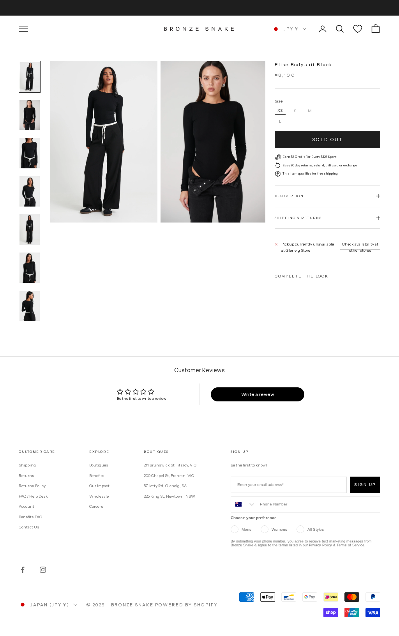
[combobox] (243, 504)
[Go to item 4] (30, 191)
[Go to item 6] (30, 268)
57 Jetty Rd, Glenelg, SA (165, 485)
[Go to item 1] (30, 77)
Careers (96, 506)
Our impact (99, 485)
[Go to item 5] (30, 230)
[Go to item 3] (30, 153)
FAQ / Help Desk (33, 496)
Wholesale (99, 496)
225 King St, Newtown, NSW (169, 496)
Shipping (27, 465)
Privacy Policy (320, 545)
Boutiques (98, 465)
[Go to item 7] (30, 306)
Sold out (327, 139)
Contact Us (29, 527)
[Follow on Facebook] (22, 570)
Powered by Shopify (186, 605)
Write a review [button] (257, 394)
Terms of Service (350, 545)
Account (26, 506)
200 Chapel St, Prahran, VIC (169, 475)
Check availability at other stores (360, 247)
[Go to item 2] (30, 115)
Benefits (96, 475)
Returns (26, 475)
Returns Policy (32, 485)
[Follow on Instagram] (43, 570)
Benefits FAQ (30, 516)
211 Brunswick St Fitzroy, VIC (170, 465)
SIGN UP (365, 484)
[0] (357, 28)
